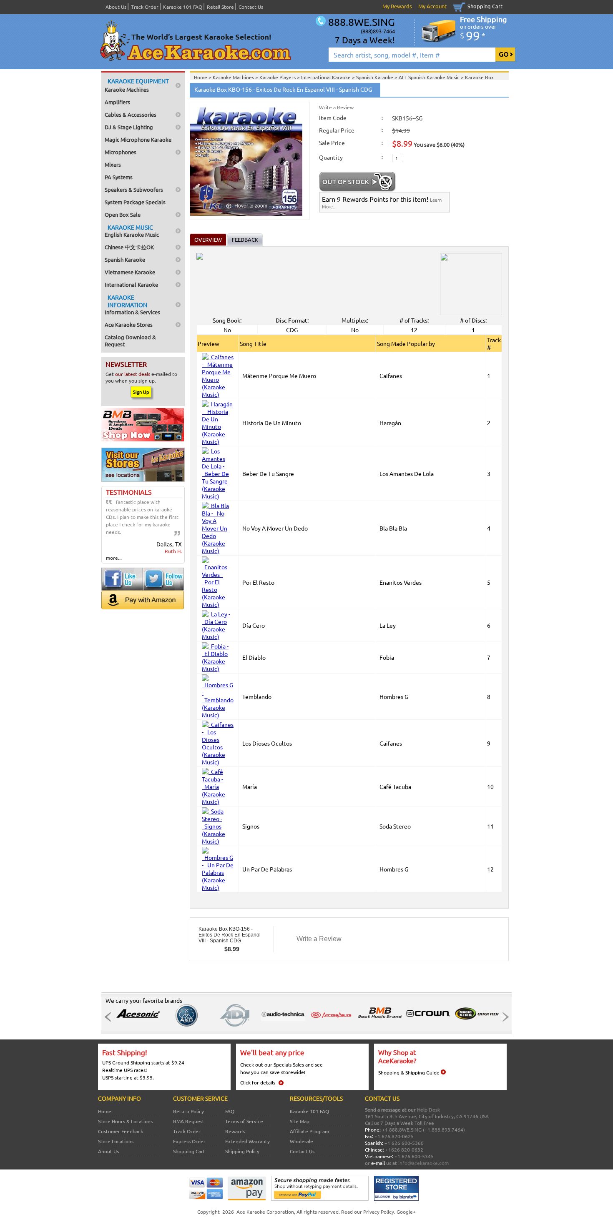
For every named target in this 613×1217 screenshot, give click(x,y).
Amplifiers (117, 101)
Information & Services (132, 304)
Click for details (257, 1082)
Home (104, 1111)
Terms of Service (244, 1121)
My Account (432, 6)
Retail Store (220, 6)
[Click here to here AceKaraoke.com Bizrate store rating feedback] (396, 1198)
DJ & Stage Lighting (129, 126)
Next (503, 1017)
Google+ (406, 1211)
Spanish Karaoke (125, 259)
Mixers (113, 164)
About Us (116, 6)
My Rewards (397, 6)
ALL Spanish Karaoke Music (430, 77)
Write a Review (336, 107)
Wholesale (301, 1141)
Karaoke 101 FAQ (182, 6)
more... (114, 557)
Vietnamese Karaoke (130, 271)
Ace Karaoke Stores (129, 324)
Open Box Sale (123, 214)
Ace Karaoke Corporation (265, 1211)
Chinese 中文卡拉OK (129, 246)
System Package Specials (135, 201)
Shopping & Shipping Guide (409, 1072)
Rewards (235, 1131)
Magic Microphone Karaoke (138, 139)
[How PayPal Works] (320, 1198)
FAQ (229, 1111)
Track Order (144, 6)
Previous (110, 1017)
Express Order (189, 1141)
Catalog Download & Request (130, 340)
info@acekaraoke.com (423, 1162)
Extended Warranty (247, 1141)
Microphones (120, 151)
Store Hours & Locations (125, 1121)
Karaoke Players (278, 77)
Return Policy (188, 1111)
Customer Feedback (120, 1131)
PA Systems (119, 176)
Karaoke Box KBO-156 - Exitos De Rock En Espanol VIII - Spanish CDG (229, 935)
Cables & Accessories (130, 114)
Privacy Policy (378, 1211)
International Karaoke (131, 284)
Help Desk (428, 1109)
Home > (203, 77)
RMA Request (188, 1121)
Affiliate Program (309, 1131)
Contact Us (251, 6)
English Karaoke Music (132, 230)
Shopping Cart (484, 6)
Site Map (299, 1121)
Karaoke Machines (137, 85)
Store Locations (115, 1141)
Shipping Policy (242, 1151)
